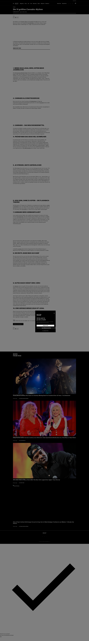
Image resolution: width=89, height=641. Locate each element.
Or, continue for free (45, 330)
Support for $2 (45, 325)
